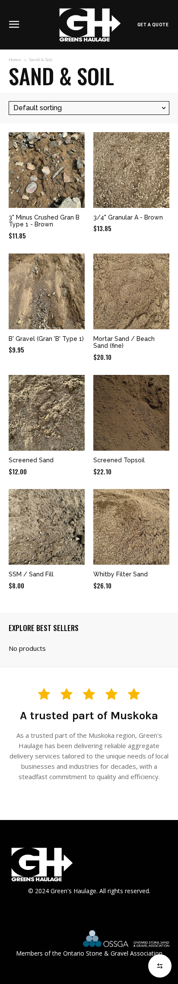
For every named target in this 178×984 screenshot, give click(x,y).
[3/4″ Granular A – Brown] (131, 170)
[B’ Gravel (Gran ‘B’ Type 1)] (47, 291)
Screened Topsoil (119, 460)
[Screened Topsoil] (131, 413)
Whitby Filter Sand (120, 574)
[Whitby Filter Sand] (131, 527)
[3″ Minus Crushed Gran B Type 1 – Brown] (47, 170)
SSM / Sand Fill (31, 574)
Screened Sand (31, 460)
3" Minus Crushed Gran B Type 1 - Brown (44, 221)
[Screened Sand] (47, 413)
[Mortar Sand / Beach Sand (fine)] (131, 291)
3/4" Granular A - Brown (128, 217)
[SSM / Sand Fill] (47, 527)
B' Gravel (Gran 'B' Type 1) (46, 338)
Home (15, 59)
